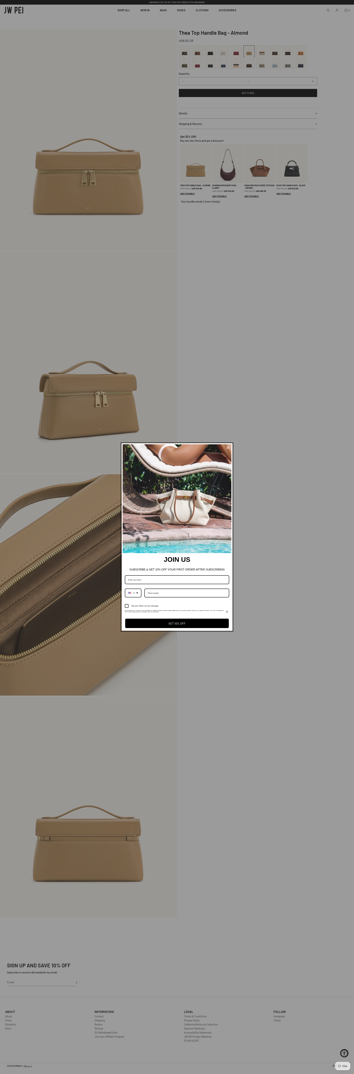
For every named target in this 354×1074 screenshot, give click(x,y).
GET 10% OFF (177, 623)
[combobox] (133, 593)
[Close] (227, 447)
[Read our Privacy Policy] (227, 611)
